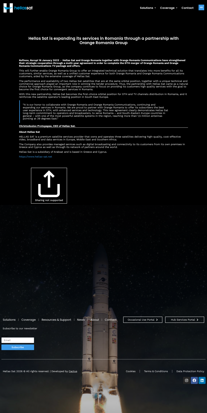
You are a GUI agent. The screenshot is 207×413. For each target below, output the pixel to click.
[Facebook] (194, 380)
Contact (188, 8)
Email (4, 336)
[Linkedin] (202, 380)
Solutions (146, 8)
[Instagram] (186, 380)
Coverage (167, 8)
